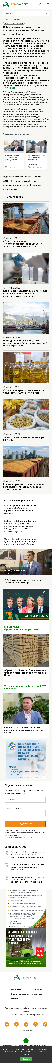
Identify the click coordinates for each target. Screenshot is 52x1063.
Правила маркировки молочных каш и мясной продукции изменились (27, 867)
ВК (40, 177)
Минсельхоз (36, 185)
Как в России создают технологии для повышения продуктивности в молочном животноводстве (36, 160)
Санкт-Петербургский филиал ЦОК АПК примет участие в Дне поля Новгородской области (20, 541)
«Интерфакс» (10, 88)
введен (42, 99)
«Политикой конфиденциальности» (19, 838)
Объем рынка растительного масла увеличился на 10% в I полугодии (23, 391)
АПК (7, 181)
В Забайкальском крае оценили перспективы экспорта (23, 581)
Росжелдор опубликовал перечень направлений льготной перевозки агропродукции (23, 487)
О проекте (37, 994)
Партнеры (37, 989)
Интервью (20, 570)
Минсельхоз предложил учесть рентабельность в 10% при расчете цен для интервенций (27, 879)
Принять (26, 1059)
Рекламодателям (20, 994)
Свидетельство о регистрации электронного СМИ (26, 1015)
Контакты (16, 998)
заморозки (11, 189)
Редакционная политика (26, 1018)
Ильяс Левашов (17, 34)
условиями (26, 1054)
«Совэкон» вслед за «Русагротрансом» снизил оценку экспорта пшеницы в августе (22, 244)
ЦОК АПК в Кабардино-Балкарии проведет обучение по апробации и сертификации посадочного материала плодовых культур (21, 526)
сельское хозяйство (24, 181)
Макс (35, 177)
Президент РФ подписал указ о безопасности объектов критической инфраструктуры (25, 343)
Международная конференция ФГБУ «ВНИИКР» (25, 687)
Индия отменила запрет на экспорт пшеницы (23, 438)
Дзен (30, 177)
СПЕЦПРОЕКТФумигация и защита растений (21, 628)
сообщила (32, 111)
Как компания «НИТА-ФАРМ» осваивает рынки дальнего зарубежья (13, 159)
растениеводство (15, 185)
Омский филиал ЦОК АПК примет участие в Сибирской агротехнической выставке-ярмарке (21, 509)
